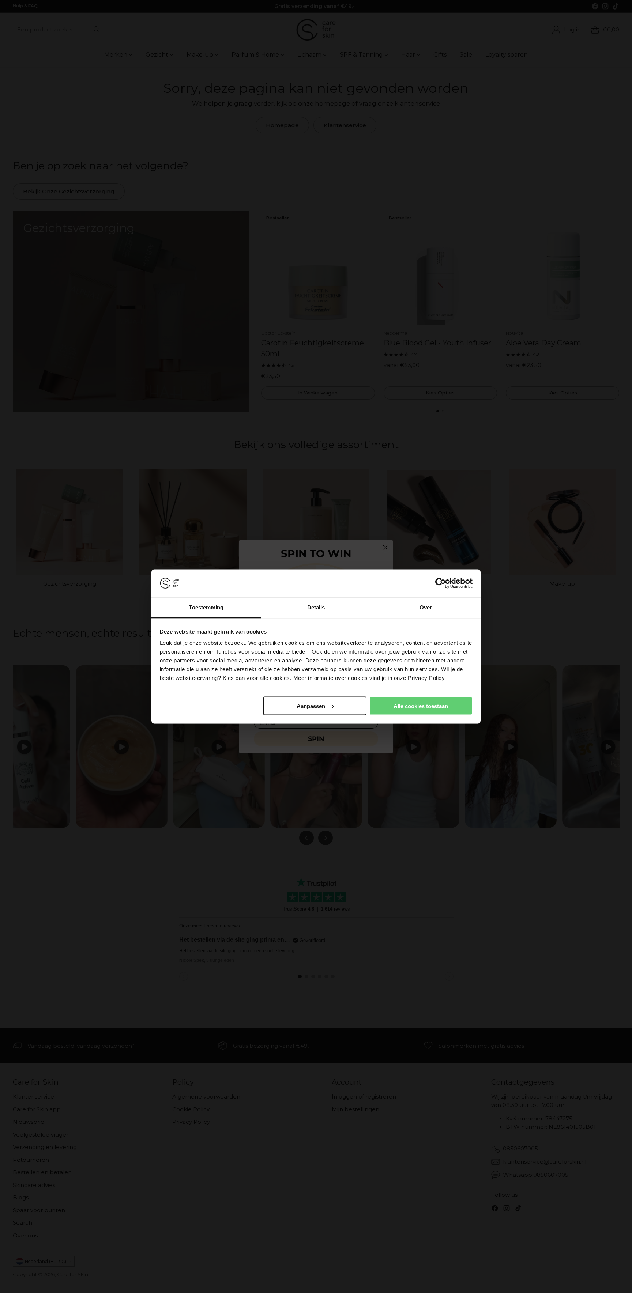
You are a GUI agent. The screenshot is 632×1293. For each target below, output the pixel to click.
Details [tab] (316, 607)
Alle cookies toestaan (421, 706)
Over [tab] (426, 607)
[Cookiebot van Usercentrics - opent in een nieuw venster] (441, 583)
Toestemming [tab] (206, 607)
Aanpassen (311, 706)
